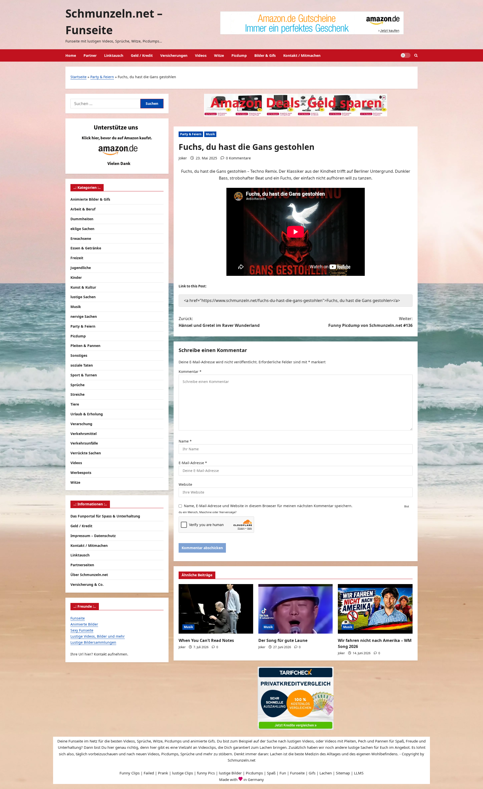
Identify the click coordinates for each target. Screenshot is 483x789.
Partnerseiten (82, 564)
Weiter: (370, 322)
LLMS (359, 772)
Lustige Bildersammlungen (93, 642)
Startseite (78, 76)
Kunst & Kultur (83, 287)
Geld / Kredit (142, 55)
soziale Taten (81, 365)
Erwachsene (80, 238)
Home (70, 55)
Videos (201, 55)
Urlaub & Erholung (86, 414)
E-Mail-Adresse (193, 462)
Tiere (74, 404)
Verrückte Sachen (85, 453)
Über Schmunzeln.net (89, 574)
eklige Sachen (82, 228)
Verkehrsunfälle (84, 443)
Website (185, 484)
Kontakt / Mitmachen (301, 55)
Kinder (76, 277)
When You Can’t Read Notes (206, 640)
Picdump (239, 55)
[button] (416, 55)
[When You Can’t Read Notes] (216, 609)
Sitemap (343, 772)
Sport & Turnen (83, 375)
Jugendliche (80, 267)
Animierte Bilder (84, 624)
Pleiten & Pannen (85, 345)
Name (185, 441)
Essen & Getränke (85, 248)
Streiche (77, 394)
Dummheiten (81, 218)
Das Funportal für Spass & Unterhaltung (105, 516)
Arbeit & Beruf (82, 209)
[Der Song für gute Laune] (295, 609)
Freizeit (76, 257)
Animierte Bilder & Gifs (90, 199)
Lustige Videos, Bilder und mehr (97, 636)
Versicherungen (173, 55)
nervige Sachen (83, 316)
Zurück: (219, 322)
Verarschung (81, 423)
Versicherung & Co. (87, 584)
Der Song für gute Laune (282, 640)
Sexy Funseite (81, 630)
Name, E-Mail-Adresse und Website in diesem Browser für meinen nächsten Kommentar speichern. (268, 505)
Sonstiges (78, 355)
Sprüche (77, 384)
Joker (183, 158)
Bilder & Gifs (265, 55)
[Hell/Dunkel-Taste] (405, 55)
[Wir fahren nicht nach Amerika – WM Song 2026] (375, 609)
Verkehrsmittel (83, 433)
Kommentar (190, 371)
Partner (90, 55)
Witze (219, 55)
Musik (210, 134)
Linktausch (113, 55)
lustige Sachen (83, 296)
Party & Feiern (102, 76)
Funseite (77, 618)
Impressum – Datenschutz (93, 535)
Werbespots (80, 472)
